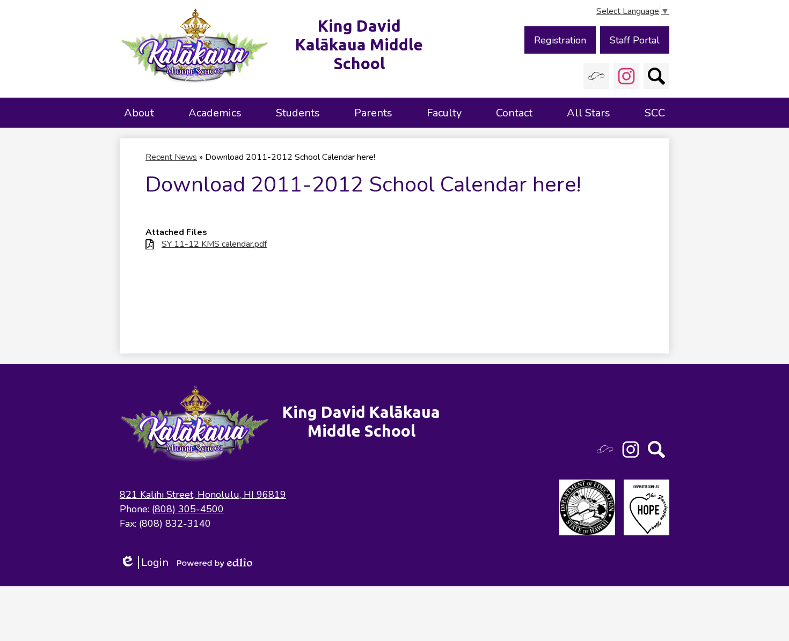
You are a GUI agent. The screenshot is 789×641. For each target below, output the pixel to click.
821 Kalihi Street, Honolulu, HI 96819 (203, 494)
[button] (139, 113)
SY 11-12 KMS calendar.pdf (214, 244)
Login (144, 562)
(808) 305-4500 (188, 509)
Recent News (171, 157)
